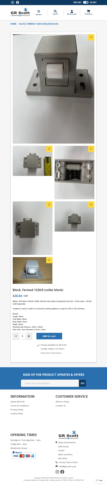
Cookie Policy (16, 413)
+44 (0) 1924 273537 (68, 462)
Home (13, 24)
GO (82, 383)
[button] (55, 12)
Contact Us (61, 405)
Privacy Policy (16, 409)
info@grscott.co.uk (67, 466)
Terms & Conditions (19, 405)
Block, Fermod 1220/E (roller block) (38, 24)
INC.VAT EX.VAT (85, 2)
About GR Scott (17, 401)
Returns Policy (62, 401)
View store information (51, 353)
